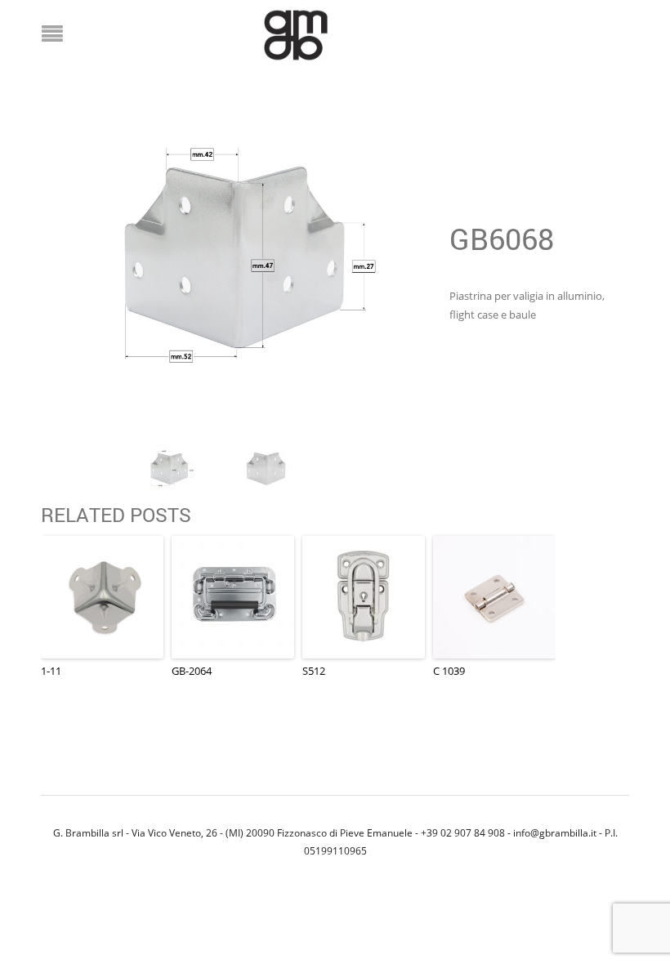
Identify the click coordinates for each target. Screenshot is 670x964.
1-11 (51, 670)
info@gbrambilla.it (554, 832)
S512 (313, 670)
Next (399, 263)
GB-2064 (192, 670)
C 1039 (449, 670)
